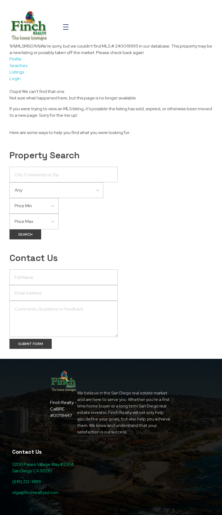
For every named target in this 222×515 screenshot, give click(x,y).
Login (15, 78)
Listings (16, 72)
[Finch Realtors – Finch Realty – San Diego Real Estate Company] (28, 26)
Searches (18, 65)
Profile (15, 59)
